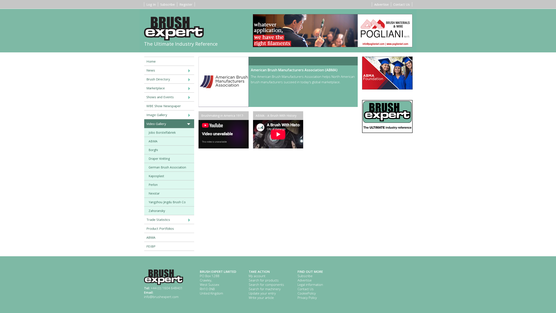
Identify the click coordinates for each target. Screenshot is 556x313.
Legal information (310, 284)
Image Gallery (156, 115)
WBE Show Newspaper (163, 106)
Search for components (266, 284)
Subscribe (167, 4)
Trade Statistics (158, 219)
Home (151, 61)
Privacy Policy (307, 297)
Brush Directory (158, 79)
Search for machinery (265, 289)
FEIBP (151, 246)
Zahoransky (157, 211)
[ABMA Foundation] (387, 88)
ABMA (153, 141)
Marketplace (155, 88)
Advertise (381, 4)
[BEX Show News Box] (387, 131)
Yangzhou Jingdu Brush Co (167, 202)
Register (185, 4)
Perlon (153, 185)
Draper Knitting (159, 158)
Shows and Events (160, 97)
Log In (151, 4)
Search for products (264, 280)
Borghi (153, 150)
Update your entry (262, 293)
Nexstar (154, 193)
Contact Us (401, 4)
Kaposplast (156, 176)
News (150, 70)
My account (257, 276)
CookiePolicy (307, 293)
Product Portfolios (160, 228)
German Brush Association (167, 167)
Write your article (261, 297)
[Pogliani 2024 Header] (332, 31)
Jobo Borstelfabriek (162, 132)
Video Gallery (156, 124)
